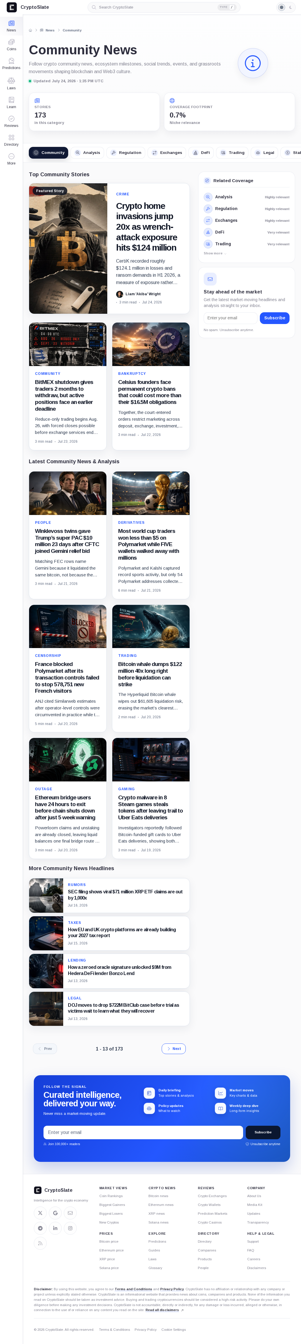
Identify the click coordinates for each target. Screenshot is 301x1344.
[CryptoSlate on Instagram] (70, 1228)
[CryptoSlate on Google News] (55, 1213)
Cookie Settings (173, 1329)
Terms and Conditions (133, 1289)
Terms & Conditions (114, 1329)
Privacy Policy (172, 1289)
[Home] (30, 30)
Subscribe (270, 318)
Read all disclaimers (162, 1310)
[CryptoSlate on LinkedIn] (55, 1228)
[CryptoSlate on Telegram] (40, 1228)
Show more (213, 253)
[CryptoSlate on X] (40, 1213)
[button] (11, 159)
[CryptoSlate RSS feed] (40, 1243)
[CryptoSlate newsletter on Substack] (70, 1213)
